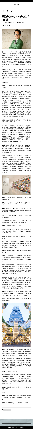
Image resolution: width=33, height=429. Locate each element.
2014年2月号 (6, 25)
